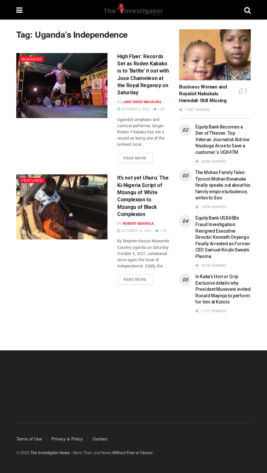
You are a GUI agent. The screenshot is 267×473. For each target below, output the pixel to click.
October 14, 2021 (136, 230)
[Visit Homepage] (133, 9)
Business (31, 58)
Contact (100, 439)
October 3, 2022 (135, 109)
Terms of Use (29, 439)
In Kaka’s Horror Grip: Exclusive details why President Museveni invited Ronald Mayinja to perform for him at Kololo (223, 289)
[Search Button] (247, 10)
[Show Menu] (19, 10)
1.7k (163, 230)
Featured (32, 180)
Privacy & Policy (67, 439)
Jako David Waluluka (142, 102)
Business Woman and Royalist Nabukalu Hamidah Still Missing (203, 93)
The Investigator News (50, 452)
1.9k (161, 109)
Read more (138, 156)
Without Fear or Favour (132, 452)
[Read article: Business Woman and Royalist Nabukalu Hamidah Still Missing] (215, 54)
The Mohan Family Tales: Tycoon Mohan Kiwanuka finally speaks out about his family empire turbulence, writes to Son (222, 185)
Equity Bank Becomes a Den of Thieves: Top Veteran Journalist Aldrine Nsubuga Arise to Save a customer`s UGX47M (222, 139)
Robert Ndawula (138, 223)
